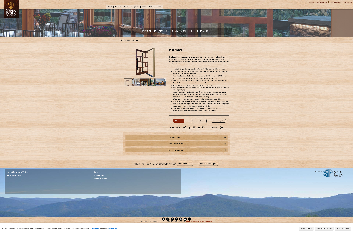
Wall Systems (135, 7)
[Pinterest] (203, 127)
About (110, 7)
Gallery (151, 7)
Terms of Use (189, 221)
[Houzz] (198, 127)
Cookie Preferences (207, 221)
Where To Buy (178, 121)
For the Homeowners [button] (176, 144)
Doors (126, 7)
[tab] (176, 137)
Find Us (159, 7)
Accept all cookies (343, 228)
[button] (164, 48)
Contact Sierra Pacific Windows (17, 172)
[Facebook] (190, 127)
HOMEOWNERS (322, 2)
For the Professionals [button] (176, 150)
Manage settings (306, 228)
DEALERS (348, 2)
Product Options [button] (175, 137)
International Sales (100, 179)
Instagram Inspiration (218, 121)
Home (122, 40)
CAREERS (311, 2)
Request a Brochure (14, 175)
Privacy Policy (197, 221)
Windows (118, 7)
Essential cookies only (324, 228)
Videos (144, 7)
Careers (97, 172)
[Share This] (222, 127)
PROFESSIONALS (335, 2)
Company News (99, 175)
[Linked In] (194, 127)
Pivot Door (130, 40)
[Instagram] (185, 127)
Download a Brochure (198, 121)
